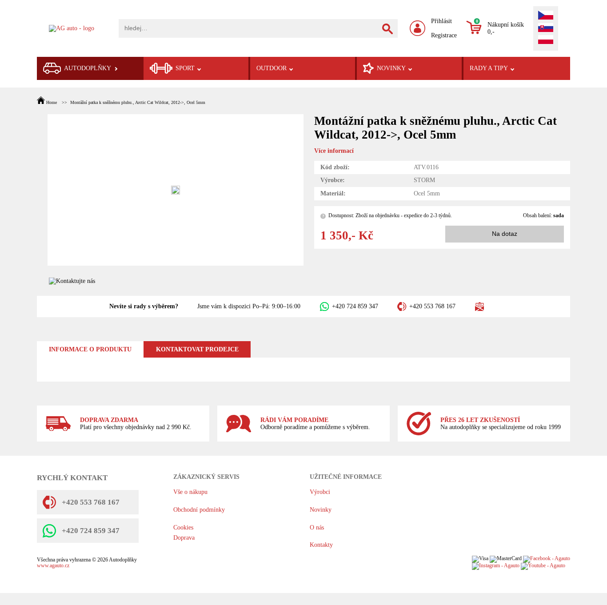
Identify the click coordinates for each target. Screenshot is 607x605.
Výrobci (320, 492)
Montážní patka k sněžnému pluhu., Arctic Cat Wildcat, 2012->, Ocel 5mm (137, 102)
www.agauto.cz (53, 566)
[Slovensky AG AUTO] (545, 28)
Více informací (334, 150)
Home (51, 102)
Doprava (184, 537)
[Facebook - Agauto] (546, 558)
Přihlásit (441, 21)
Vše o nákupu (190, 492)
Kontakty (321, 544)
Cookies (183, 527)
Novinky (320, 509)
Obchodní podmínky (199, 509)
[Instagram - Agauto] (495, 566)
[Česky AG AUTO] (545, 16)
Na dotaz (504, 234)
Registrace (444, 35)
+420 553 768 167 (432, 306)
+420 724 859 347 (355, 306)
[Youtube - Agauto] (543, 566)
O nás (317, 527)
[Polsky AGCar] (545, 40)
